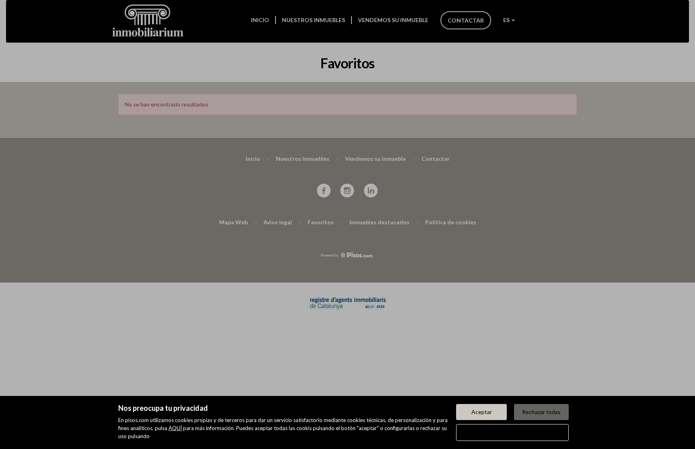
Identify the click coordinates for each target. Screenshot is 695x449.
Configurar (512, 432)
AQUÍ (175, 428)
